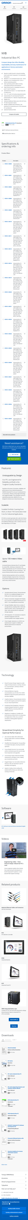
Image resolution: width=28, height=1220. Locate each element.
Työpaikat (5, 1185)
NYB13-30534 (8, 390)
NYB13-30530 (8, 362)
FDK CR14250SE (12, 1048)
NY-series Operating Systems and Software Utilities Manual (16, 1087)
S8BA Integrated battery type (9, 1008)
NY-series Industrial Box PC (14, 1074)
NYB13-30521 (8, 306)
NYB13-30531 (8, 377)
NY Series (10, 1061)
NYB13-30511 (8, 236)
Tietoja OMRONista (8, 1175)
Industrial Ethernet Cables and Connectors (12, 907)
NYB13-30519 (8, 277)
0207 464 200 (14, 454)
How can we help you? (9, 1189)
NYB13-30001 (8, 175)
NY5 (3, 933)
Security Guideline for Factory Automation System (15, 1152)
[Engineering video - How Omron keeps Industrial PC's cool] (14, 850)
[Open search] (22, 2)
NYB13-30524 (8, 319)
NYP (3, 983)
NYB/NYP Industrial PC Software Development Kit (16, 1126)
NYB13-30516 (8, 263)
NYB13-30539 (8, 418)
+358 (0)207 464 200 (8, 1192)
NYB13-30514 (8, 249)
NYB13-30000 (8, 163)
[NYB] (14, 29)
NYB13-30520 (8, 292)
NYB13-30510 (8, 221)
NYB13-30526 (8, 333)
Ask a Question (6, 1195)
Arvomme (5, 1178)
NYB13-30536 (8, 404)
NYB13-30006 (8, 198)
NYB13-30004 (8, 187)
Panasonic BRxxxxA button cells (16, 1138)
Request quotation (15, 458)
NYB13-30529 (8, 348)
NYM (3, 958)
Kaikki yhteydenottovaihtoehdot (10, 1198)
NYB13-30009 (8, 210)
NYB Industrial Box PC (13, 123)
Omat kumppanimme (8, 1182)
